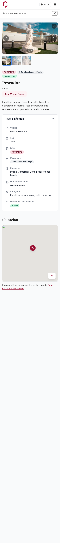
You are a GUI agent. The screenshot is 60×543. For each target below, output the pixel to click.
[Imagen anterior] (6, 38)
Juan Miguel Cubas (14, 94)
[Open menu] (55, 4)
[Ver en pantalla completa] (54, 26)
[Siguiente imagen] (54, 38)
